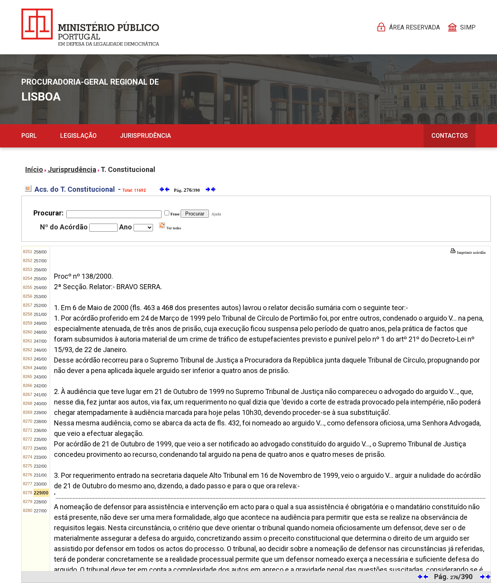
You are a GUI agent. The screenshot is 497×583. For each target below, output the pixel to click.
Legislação (78, 135)
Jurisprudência (145, 135)
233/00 (40, 457)
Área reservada (414, 27)
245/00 (40, 359)
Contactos (449, 135)
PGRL (29, 135)
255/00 (40, 278)
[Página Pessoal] (90, 27)
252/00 (40, 305)
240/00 (40, 403)
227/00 (40, 510)
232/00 (40, 466)
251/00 (40, 314)
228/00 (40, 502)
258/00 (40, 252)
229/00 (41, 493)
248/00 (40, 332)
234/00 (40, 448)
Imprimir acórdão (471, 253)
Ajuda (215, 214)
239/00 (40, 412)
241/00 (40, 394)
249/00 (40, 323)
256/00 (40, 269)
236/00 (40, 430)
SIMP (468, 27)
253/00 (40, 296)
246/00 (40, 350)
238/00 (40, 421)
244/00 (40, 368)
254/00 (40, 287)
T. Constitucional (128, 169)
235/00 (40, 439)
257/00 (40, 261)
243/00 (40, 377)
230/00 (40, 484)
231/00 (40, 475)
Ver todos (173, 228)
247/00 (40, 341)
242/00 (40, 385)
